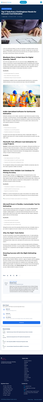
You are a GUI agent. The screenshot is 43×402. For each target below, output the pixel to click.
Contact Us (21, 322)
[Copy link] (20, 275)
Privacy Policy (30, 399)
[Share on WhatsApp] (17, 275)
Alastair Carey (4, 16)
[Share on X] (14, 275)
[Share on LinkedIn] (7, 275)
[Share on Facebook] (10, 275)
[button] (41, 2)
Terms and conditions (38, 399)
